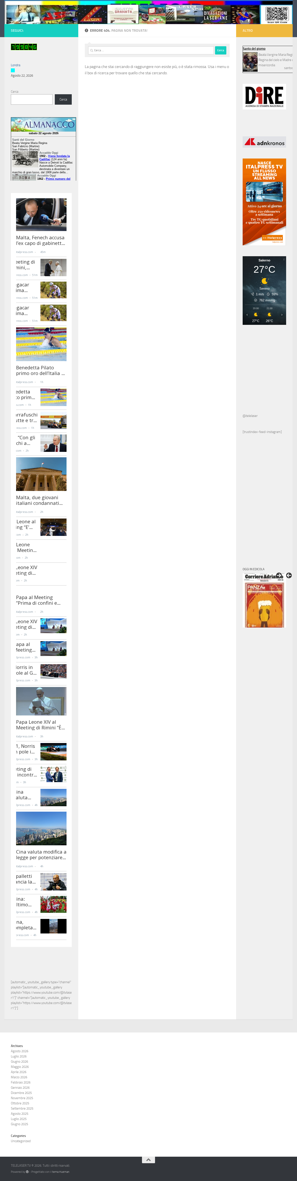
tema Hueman (60, 1171)
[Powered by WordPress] (27, 1171)
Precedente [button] (289, 575)
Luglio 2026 (19, 1056)
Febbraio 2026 (20, 1082)
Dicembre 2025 (21, 1093)
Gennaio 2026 (20, 1088)
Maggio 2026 (20, 1067)
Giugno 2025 (19, 1124)
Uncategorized (21, 1141)
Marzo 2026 (19, 1077)
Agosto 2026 (19, 1051)
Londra (15, 65)
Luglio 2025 (19, 1119)
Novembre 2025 (22, 1098)
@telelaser (250, 416)
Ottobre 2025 (20, 1103)
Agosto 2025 (19, 1114)
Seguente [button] (279, 575)
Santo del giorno (254, 49)
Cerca (14, 92)
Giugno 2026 (19, 1062)
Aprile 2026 (18, 1072)
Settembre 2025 (22, 1108)
